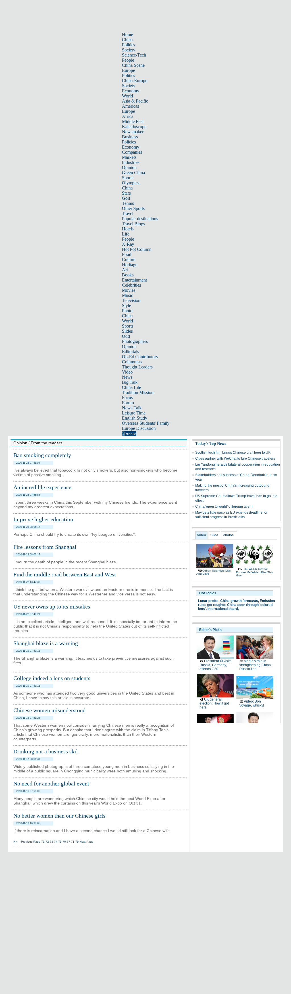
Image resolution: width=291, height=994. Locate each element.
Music (127, 295)
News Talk (132, 407)
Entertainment (134, 280)
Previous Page (30, 841)
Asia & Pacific (135, 101)
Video (127, 372)
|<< (15, 841)
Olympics (130, 182)
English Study (134, 418)
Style (126, 305)
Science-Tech (134, 55)
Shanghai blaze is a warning (45, 643)
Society (128, 49)
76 (64, 841)
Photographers (135, 341)
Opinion (129, 167)
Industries (130, 162)
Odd (126, 336)
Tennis (128, 203)
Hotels (128, 228)
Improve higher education (43, 519)
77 (68, 841)
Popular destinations (140, 218)
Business (130, 136)
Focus (127, 397)
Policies (129, 141)
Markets (129, 157)
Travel (127, 213)
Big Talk (130, 382)
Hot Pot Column (136, 249)
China (127, 39)
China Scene (133, 65)
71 (43, 841)
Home (127, 34)
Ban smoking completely (42, 455)
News (127, 377)
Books (128, 274)
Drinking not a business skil (45, 751)
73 (51, 841)
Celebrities (131, 285)
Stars (126, 193)
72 (47, 841)
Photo (127, 310)
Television (131, 300)
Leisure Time (134, 412)
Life (125, 234)
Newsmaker (133, 131)
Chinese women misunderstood (49, 710)
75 (60, 841)
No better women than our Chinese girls (59, 815)
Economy (130, 90)
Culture (128, 259)
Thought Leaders (137, 366)
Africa (127, 116)
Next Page (86, 841)
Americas (130, 106)
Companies (132, 152)
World (127, 95)
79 (77, 841)
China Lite (131, 387)
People (128, 60)
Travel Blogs (133, 223)
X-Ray (128, 244)
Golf (126, 198)
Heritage (129, 264)
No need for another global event (51, 783)
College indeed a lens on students (51, 678)
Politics (128, 44)
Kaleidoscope (134, 126)
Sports (127, 177)
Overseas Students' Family (145, 423)
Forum (128, 402)
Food (126, 254)
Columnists (132, 361)
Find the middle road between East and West (64, 574)
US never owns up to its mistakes (51, 606)
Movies (128, 290)
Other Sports (133, 208)
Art (125, 269)
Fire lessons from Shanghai (44, 547)
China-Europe (134, 80)
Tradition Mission (137, 392)
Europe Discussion (139, 428)
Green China (133, 172)
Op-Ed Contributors (140, 356)
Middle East (133, 121)
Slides (127, 331)
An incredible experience (42, 487)
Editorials (130, 351)
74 (55, 841)
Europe (128, 70)
